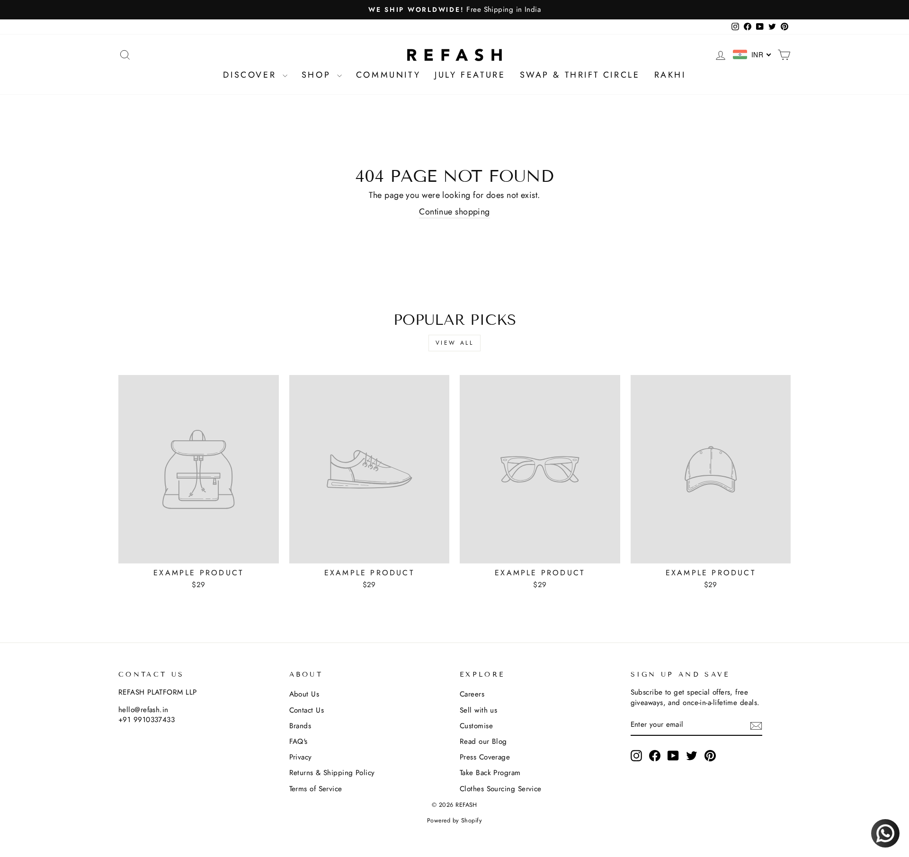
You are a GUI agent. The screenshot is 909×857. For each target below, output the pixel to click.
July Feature (470, 75)
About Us (304, 694)
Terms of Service (315, 789)
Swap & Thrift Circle (580, 75)
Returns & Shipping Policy (332, 773)
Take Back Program (490, 773)
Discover (251, 75)
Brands (300, 726)
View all (455, 343)
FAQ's (298, 741)
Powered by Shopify (454, 820)
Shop (318, 75)
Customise (476, 726)
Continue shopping (454, 212)
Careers (472, 694)
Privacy (300, 757)
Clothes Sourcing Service (501, 789)
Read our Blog (483, 741)
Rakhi (670, 75)
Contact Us (306, 710)
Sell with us (478, 710)
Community (388, 75)
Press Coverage (485, 757)
